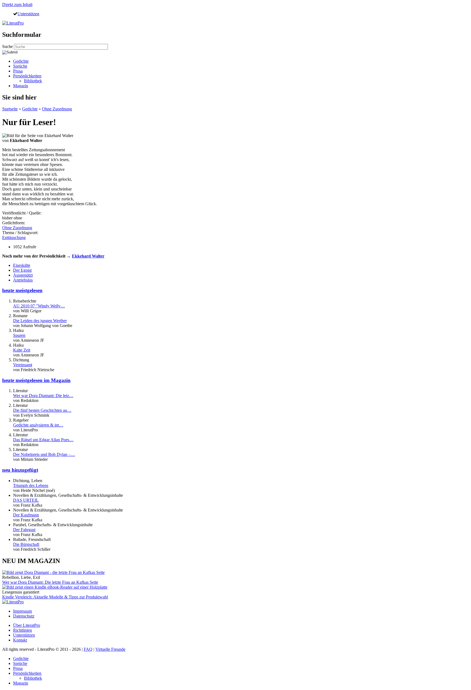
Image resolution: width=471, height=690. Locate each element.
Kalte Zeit (21, 350)
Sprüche (20, 66)
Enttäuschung (14, 237)
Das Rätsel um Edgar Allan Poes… (43, 439)
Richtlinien (22, 630)
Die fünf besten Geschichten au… (42, 410)
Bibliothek (33, 80)
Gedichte (21, 61)
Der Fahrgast (24, 529)
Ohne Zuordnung (57, 109)
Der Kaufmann (26, 515)
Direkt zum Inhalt (17, 4)
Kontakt (20, 640)
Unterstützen (28, 13)
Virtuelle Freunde (110, 649)
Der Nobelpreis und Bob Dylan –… (44, 454)
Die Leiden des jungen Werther (40, 320)
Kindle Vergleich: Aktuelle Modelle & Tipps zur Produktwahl (55, 597)
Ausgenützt (23, 275)
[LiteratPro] (13, 23)
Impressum (22, 611)
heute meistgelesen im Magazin (36, 380)
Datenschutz (23, 616)
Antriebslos (23, 280)
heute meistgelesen (22, 290)
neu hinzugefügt (20, 470)
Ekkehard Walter (88, 256)
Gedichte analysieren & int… (38, 425)
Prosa (18, 71)
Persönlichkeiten (27, 76)
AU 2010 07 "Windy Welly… (39, 306)
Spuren (19, 335)
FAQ (88, 649)
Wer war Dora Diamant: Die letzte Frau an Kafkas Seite (50, 582)
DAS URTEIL (26, 500)
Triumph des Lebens (30, 485)
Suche (8, 46)
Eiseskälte (21, 265)
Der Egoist (22, 270)
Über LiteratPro (26, 625)
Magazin (20, 85)
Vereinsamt (22, 364)
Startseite (10, 109)
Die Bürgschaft (26, 544)
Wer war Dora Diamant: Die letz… (43, 395)
